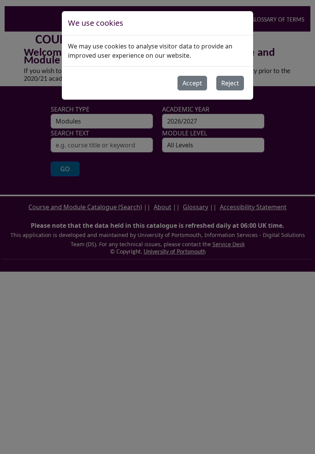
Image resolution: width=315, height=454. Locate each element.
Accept (192, 83)
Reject (230, 83)
